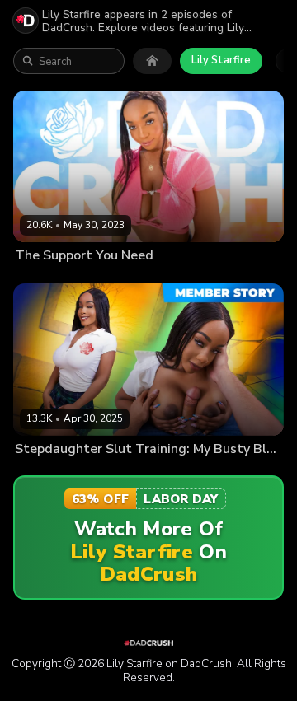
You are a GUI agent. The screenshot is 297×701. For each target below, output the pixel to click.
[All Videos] (152, 61)
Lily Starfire (221, 60)
